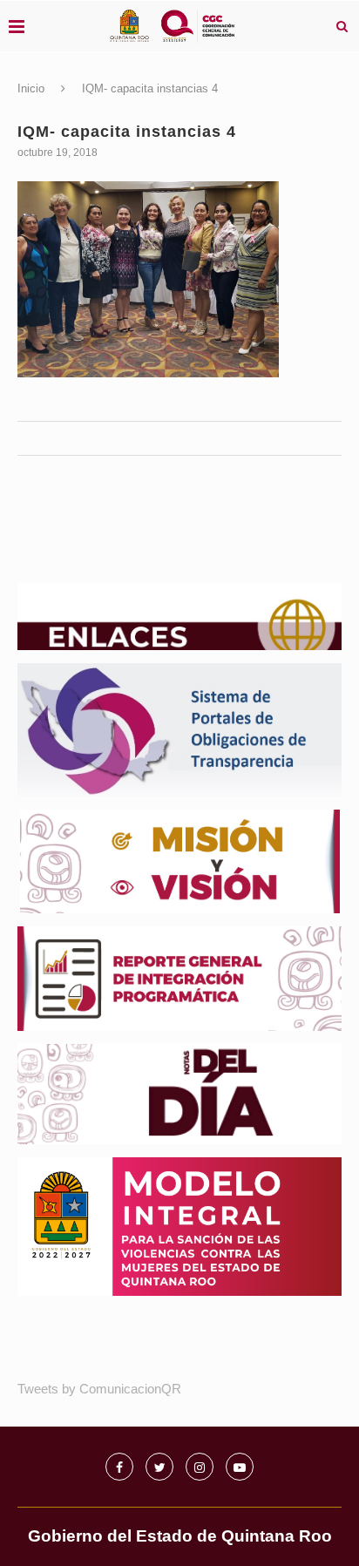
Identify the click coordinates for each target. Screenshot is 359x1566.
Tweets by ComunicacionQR (99, 1388)
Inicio (30, 88)
